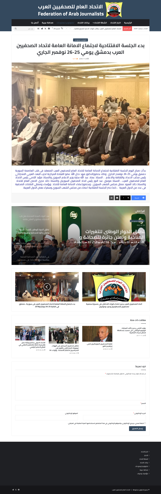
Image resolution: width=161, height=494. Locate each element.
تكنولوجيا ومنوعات (65, 23)
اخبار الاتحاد (115, 23)
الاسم (143, 403)
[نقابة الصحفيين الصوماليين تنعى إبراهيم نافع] (97, 334)
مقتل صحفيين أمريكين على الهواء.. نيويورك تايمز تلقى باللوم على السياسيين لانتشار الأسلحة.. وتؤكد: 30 (64, 348)
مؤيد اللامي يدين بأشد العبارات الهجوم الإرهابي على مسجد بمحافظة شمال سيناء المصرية (131, 330)
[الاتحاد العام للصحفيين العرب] (80, 9)
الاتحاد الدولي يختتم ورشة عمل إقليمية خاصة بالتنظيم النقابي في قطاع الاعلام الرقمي (32, 345)
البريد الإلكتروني (139, 413)
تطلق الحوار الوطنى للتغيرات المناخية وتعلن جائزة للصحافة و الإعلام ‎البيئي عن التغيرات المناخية (109, 234)
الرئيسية (128, 23)
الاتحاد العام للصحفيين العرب (121, 489)
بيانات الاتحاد (83, 23)
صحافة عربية (47, 23)
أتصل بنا (35, 23)
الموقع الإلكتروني (71, 413)
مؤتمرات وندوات (142, 473)
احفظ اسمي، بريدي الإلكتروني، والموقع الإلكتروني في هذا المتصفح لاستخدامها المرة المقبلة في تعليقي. (106, 423)
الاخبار (146, 455)
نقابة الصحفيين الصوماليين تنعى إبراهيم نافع (99, 345)
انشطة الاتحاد (100, 23)
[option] (80, 235)
